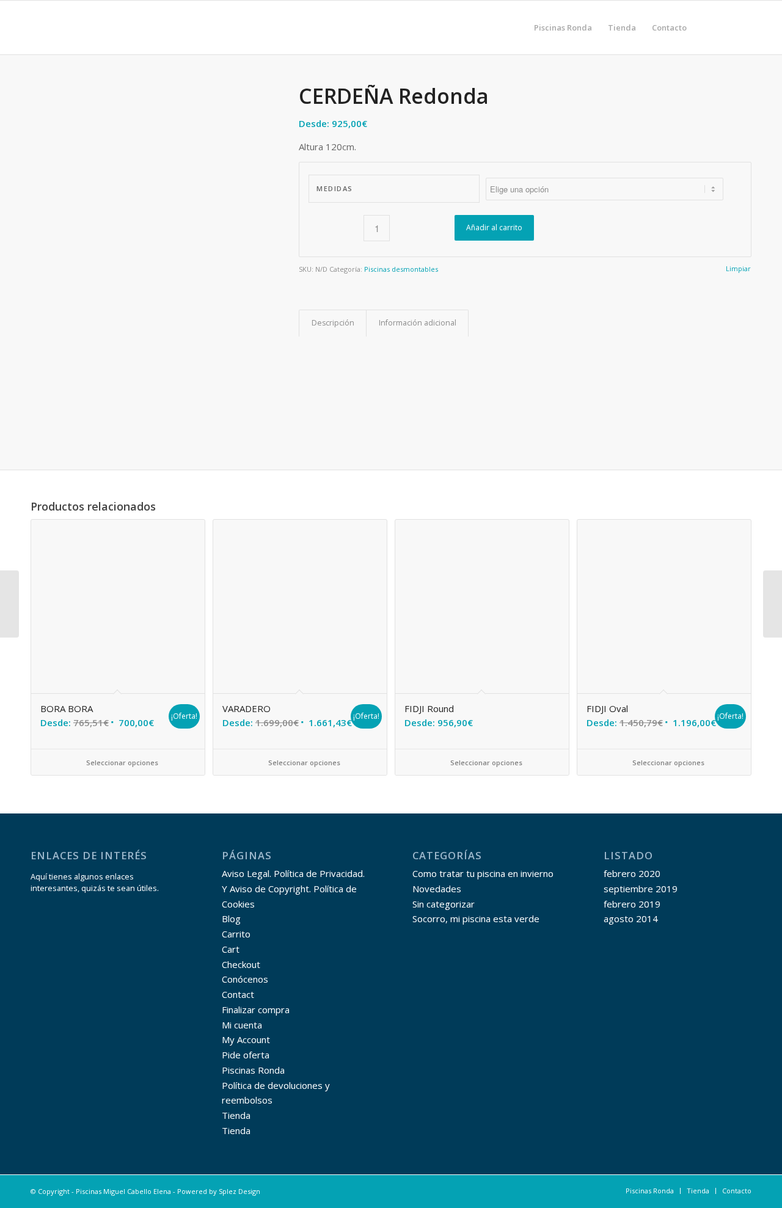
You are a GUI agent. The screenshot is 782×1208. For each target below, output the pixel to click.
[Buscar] (706, 27)
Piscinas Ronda (253, 1070)
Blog (231, 918)
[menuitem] (563, 27)
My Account (246, 1039)
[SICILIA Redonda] (9, 604)
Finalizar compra (256, 1009)
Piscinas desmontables (401, 269)
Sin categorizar (443, 904)
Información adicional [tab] (417, 323)
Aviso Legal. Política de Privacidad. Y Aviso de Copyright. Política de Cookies (293, 888)
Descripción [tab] (333, 323)
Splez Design (239, 1191)
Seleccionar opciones (121, 762)
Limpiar (738, 268)
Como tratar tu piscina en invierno (483, 873)
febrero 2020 (632, 873)
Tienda (236, 1115)
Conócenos (245, 979)
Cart (230, 949)
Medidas (334, 188)
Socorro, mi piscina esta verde (475, 918)
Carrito (236, 934)
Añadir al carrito (494, 227)
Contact (238, 994)
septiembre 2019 (641, 888)
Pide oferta (245, 1055)
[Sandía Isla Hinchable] (772, 604)
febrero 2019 (632, 904)
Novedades (436, 888)
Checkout (241, 964)
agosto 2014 (631, 918)
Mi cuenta (242, 1025)
